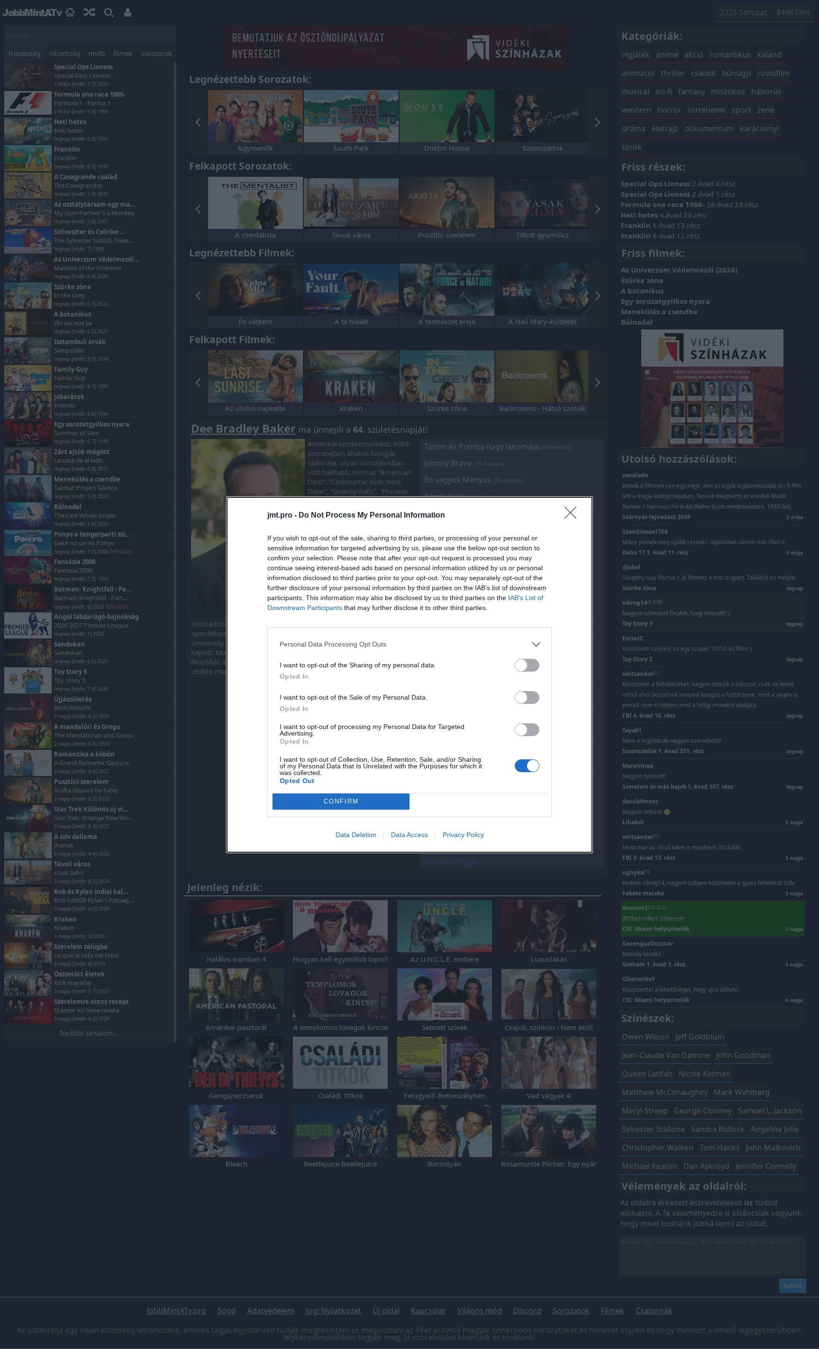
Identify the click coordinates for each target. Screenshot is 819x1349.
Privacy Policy (463, 835)
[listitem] (409, 644)
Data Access (409, 835)
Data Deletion (356, 835)
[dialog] (409, 674)
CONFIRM (341, 801)
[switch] (527, 665)
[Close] (573, 516)
